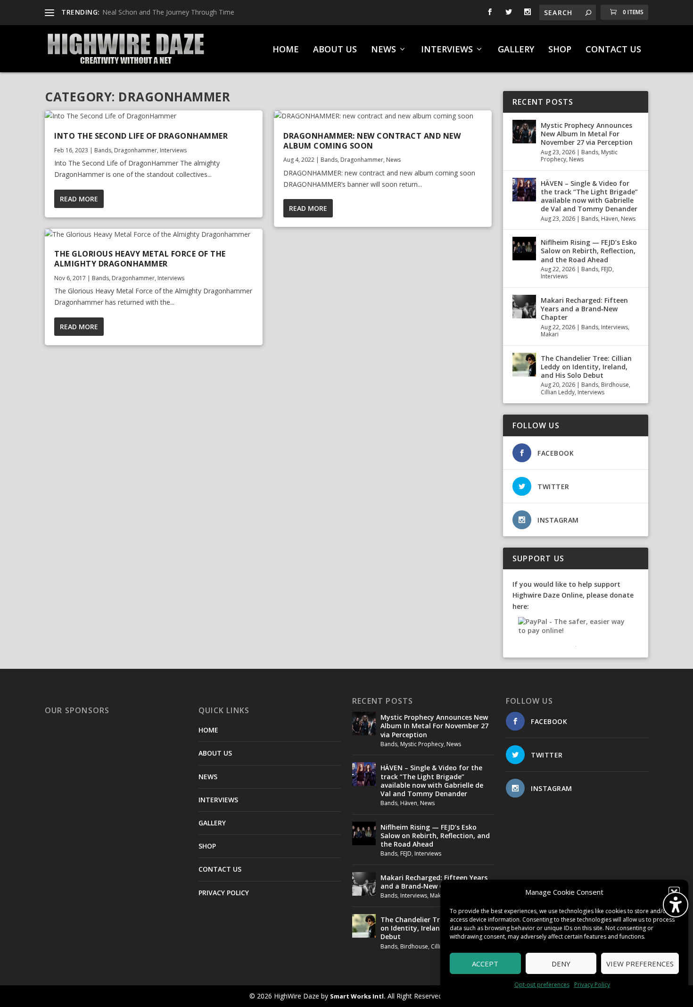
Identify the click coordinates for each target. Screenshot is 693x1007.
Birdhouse (615, 385)
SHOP (559, 50)
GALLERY (516, 50)
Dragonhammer (135, 150)
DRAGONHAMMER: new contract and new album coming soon (372, 141)
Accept (485, 963)
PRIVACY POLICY (223, 892)
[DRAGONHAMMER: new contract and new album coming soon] (383, 116)
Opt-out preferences (541, 985)
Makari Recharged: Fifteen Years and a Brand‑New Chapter (584, 309)
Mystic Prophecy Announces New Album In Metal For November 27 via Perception (587, 134)
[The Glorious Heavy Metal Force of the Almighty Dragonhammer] (154, 234)
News (393, 160)
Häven (609, 219)
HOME (285, 50)
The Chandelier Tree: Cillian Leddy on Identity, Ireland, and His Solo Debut (586, 367)
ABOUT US (335, 50)
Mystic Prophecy (422, 744)
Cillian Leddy (558, 392)
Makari (550, 334)
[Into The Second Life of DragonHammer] (154, 116)
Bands (102, 150)
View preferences (640, 963)
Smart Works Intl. (358, 996)
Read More (79, 198)
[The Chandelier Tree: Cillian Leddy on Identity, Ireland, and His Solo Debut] (524, 364)
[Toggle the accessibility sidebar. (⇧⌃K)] (675, 904)
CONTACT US (613, 50)
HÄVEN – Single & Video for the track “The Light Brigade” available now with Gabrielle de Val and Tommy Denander (589, 196)
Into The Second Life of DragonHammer (141, 136)
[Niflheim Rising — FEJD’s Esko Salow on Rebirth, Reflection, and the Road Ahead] (524, 248)
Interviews (173, 150)
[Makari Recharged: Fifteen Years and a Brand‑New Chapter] (524, 306)
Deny (561, 963)
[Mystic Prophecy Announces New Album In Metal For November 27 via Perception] (524, 131)
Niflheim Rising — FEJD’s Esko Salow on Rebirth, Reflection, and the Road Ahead (589, 251)
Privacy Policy (592, 985)
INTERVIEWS (447, 50)
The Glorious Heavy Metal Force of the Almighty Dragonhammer (140, 259)
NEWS (383, 50)
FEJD (606, 269)
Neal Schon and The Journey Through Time (168, 12)
